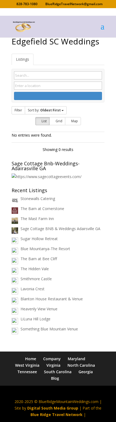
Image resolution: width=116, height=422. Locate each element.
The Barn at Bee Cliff (39, 258)
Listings (22, 59)
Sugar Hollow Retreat (39, 238)
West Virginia (27, 365)
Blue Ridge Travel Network (56, 414)
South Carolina (57, 371)
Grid (58, 121)
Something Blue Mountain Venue (49, 328)
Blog (55, 378)
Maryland (76, 358)
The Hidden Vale (35, 268)
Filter (18, 110)
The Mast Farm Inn (37, 218)
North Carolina (81, 365)
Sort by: (44, 110)
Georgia (86, 371)
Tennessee (27, 371)
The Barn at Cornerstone (42, 208)
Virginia (53, 365)
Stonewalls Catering (38, 198)
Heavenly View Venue (39, 308)
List (44, 121)
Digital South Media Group (52, 408)
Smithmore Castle (36, 278)
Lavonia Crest (33, 288)
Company (52, 358)
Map (74, 121)
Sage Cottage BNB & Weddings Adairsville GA (60, 228)
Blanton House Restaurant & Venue (52, 298)
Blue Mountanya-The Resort (45, 248)
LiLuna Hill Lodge (35, 318)
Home (30, 358)
